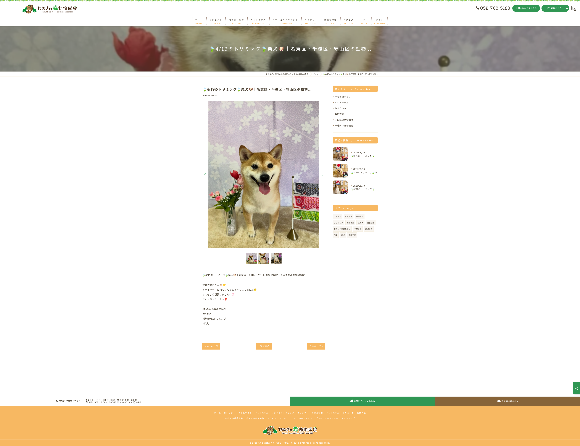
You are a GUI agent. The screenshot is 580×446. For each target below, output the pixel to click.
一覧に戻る (263, 346)
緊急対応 (339, 114)
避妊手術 (352, 235)
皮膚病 (360, 222)
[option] (263, 174)
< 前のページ (211, 346)
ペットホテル (342, 102)
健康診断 (370, 222)
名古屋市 (348, 216)
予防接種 (357, 229)
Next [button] (322, 174)
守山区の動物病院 (344, 119)
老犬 (343, 235)
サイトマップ (348, 418)
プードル (337, 216)
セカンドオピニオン (342, 229)
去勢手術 (350, 222)
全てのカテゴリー (344, 96)
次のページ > (316, 346)
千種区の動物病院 (344, 125)
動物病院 (359, 216)
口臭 (335, 235)
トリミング (340, 108)
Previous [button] (205, 174)
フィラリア (338, 222)
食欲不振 (368, 229)
